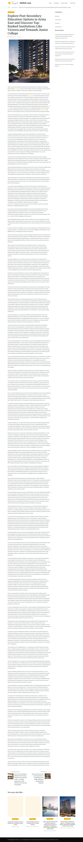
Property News (64, 3)
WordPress (56, 839)
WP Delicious (46, 839)
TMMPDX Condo (25, 3)
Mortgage (56, 3)
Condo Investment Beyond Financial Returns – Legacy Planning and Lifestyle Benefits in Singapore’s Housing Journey (65, 36)
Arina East (17, 88)
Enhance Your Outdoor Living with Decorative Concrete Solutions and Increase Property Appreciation (64, 54)
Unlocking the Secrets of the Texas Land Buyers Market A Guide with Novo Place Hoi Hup (65, 60)
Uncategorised (11, 12)
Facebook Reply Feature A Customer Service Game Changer (32, 823)
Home (50, 3)
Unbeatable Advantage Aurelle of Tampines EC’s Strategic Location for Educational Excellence (65, 42)
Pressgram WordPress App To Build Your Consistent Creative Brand (15, 823)
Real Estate (72, 3)
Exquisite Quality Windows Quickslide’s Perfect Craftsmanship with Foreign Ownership (65, 47)
